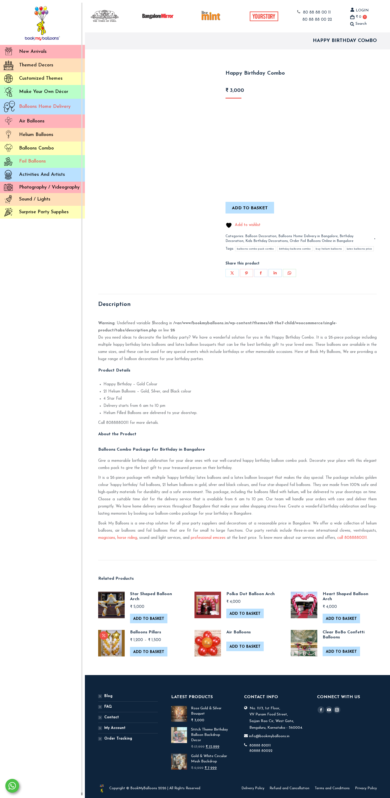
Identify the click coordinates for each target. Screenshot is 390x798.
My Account (114, 728)
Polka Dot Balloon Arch (250, 594)
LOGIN (362, 10)
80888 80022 (260, 751)
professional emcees (208, 538)
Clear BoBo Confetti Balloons (344, 634)
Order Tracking (118, 739)
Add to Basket (148, 619)
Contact (111, 717)
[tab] (114, 304)
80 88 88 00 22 (317, 20)
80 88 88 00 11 (317, 13)
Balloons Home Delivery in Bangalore (308, 236)
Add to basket (250, 208)
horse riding (127, 538)
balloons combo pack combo (255, 248)
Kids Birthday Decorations (266, 241)
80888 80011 (260, 746)
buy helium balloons (329, 248)
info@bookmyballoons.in (269, 736)
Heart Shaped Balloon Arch (345, 596)
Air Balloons (238, 632)
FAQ (108, 707)
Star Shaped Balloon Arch (151, 596)
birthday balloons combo (295, 248)
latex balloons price (359, 248)
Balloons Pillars (145, 632)
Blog (108, 696)
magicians (106, 538)
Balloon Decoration (260, 236)
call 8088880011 (352, 538)
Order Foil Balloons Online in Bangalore (321, 241)
